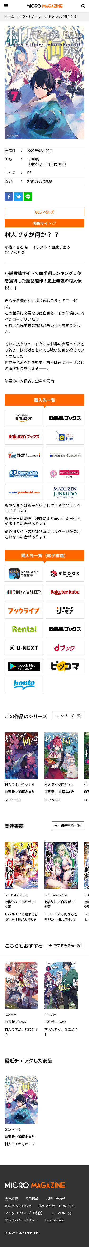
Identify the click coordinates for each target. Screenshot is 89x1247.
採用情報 (31, 1198)
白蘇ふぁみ (60, 247)
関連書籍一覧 (70, 825)
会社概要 (11, 1198)
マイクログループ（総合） (24, 1212)
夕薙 (8, 906)
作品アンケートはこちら (56, 1205)
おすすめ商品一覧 (67, 945)
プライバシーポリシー (21, 1220)
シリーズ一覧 (70, 715)
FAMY (22, 1021)
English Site (54, 1220)
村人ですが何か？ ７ (20, 1144)
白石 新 (22, 247)
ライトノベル (31, 16)
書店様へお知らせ (18, 1205)
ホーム (9, 16)
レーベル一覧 (61, 1212)
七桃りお (11, 902)
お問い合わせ (56, 1198)
